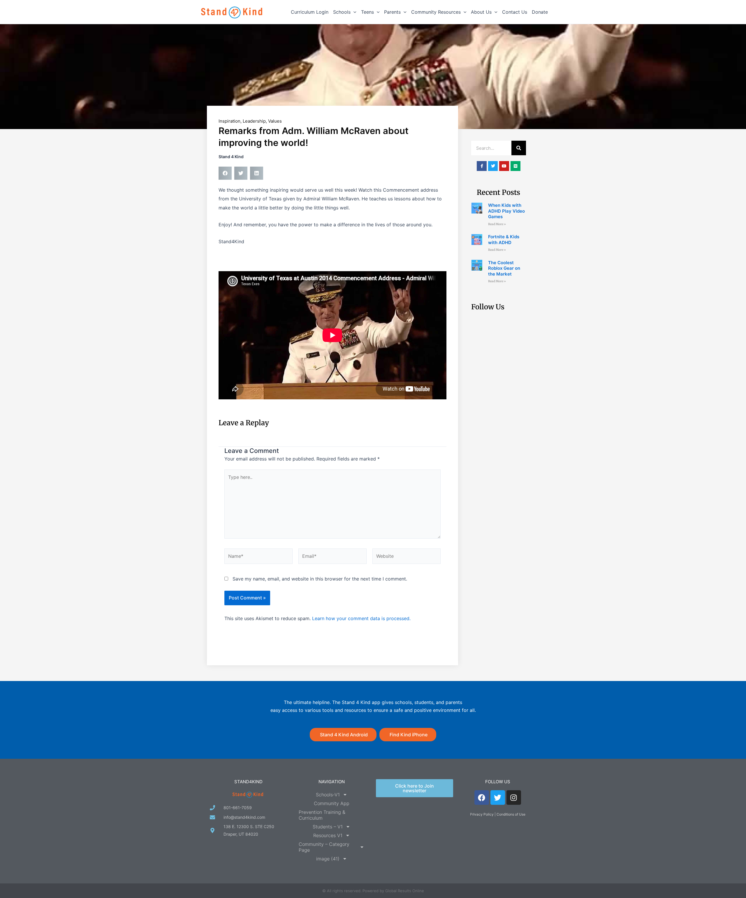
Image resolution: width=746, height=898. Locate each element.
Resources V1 (327, 835)
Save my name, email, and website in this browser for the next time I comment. (320, 579)
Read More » (497, 224)
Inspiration (229, 121)
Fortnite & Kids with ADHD (503, 239)
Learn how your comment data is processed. (361, 618)
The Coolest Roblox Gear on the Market (504, 268)
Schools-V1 (328, 795)
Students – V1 (328, 827)
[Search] (518, 148)
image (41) (327, 859)
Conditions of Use (511, 814)
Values (275, 121)
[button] (353, 12)
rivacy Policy (483, 814)
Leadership (254, 121)
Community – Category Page (324, 847)
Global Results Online (404, 890)
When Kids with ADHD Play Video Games (506, 210)
